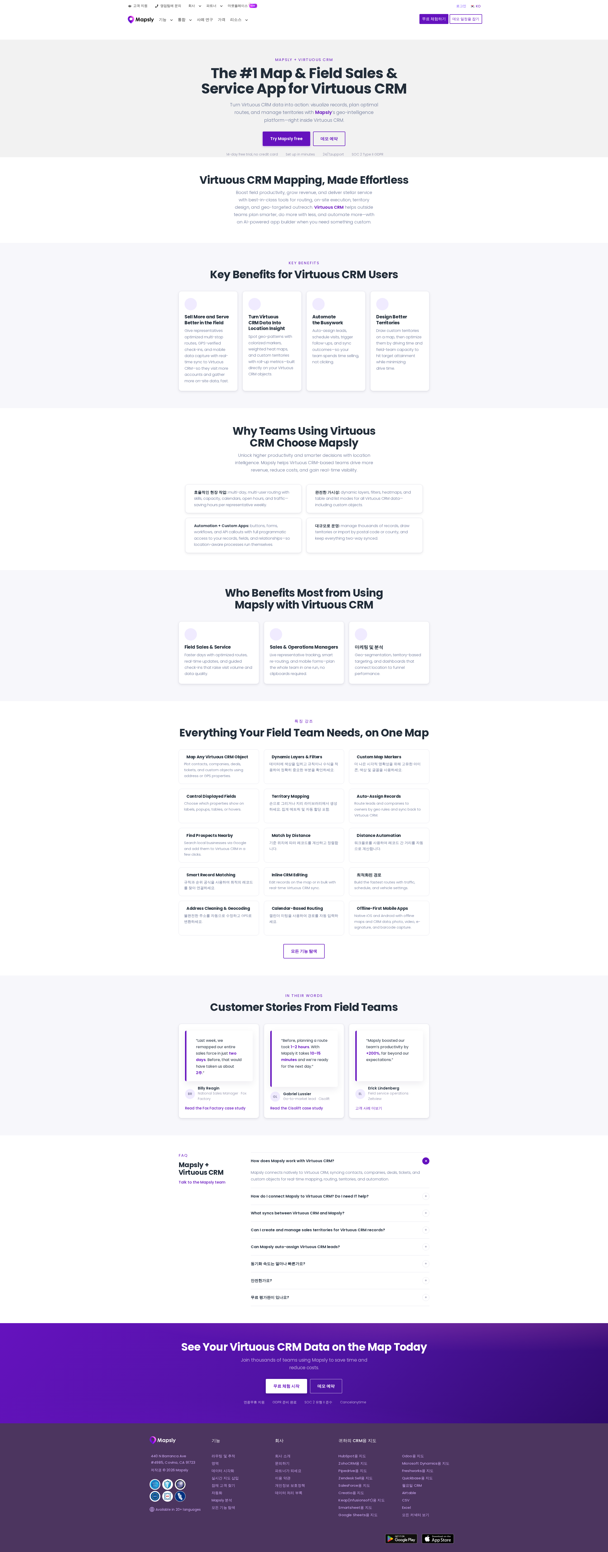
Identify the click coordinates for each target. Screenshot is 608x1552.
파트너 (211, 5)
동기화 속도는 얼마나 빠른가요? (339, 1263)
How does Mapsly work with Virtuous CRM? (340, 1161)
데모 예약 (329, 139)
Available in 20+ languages (178, 1509)
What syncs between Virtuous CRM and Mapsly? (339, 1213)
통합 (181, 19)
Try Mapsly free (286, 139)
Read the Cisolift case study (296, 1108)
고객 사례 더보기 (368, 1108)
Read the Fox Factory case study (215, 1108)
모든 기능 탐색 (304, 951)
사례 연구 (205, 19)
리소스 (236, 19)
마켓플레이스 (238, 5)
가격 (221, 19)
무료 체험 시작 (286, 1386)
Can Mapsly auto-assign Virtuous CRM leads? (339, 1247)
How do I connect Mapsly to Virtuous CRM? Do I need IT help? (339, 1196)
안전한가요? (339, 1280)
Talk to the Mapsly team (202, 1182)
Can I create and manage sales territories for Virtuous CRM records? (339, 1230)
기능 (162, 19)
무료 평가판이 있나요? (339, 1297)
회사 (191, 5)
